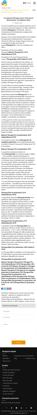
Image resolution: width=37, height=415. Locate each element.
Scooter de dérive (8, 394)
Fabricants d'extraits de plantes (10, 402)
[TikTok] (26, 408)
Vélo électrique (7, 388)
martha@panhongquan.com (20, 413)
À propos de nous (19, 356)
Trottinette (6, 386)
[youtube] (31, 408)
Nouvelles (6, 358)
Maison (4, 8)
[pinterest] (16, 408)
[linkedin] (21, 408)
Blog (9, 8)
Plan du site (6, 361)
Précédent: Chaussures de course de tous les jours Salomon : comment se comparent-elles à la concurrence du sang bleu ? (17, 295)
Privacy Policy (32, 411)
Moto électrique (7, 378)
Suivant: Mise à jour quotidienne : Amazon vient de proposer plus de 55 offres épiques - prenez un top (18, 300)
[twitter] (11, 408)
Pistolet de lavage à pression (11, 370)
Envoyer (18, 342)
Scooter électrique (8, 375)
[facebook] (6, 408)
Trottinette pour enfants (10, 383)
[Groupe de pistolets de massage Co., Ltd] (6, 3)
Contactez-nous (30, 358)
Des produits (29, 356)
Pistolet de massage (9, 372)
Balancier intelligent (9, 391)
